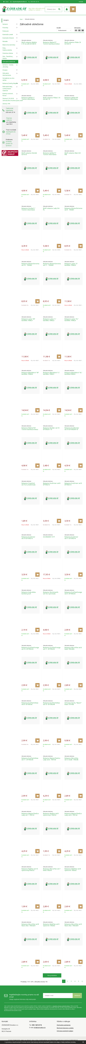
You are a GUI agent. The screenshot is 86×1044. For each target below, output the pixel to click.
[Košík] (73, 9)
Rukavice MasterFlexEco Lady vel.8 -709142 (73, 814)
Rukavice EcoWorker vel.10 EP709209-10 (71, 428)
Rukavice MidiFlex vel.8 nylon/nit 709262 (72, 869)
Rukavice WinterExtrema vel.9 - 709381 (73, 209)
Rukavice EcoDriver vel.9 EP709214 (73, 484)
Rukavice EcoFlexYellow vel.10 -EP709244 (51, 703)
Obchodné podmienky (64, 1025)
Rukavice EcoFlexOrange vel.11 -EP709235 (51, 648)
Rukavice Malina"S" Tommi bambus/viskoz (51, 43)
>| (82, 981)
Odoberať (77, 995)
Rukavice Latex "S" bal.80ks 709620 (71, 264)
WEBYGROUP (74, 1040)
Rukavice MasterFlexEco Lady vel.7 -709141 (30, 814)
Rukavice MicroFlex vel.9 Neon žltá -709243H (73, 925)
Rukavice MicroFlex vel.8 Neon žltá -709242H (30, 925)
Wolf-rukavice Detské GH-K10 (29, 153)
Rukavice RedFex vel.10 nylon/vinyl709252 (30, 869)
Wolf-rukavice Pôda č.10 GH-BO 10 (51, 98)
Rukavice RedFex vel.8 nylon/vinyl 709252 (50, 814)
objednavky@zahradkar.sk (20, 1)
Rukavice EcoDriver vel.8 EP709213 (51, 484)
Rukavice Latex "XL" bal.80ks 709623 (71, 319)
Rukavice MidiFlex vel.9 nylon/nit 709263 (51, 925)
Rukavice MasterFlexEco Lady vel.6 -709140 (51, 759)
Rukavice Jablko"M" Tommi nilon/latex (71, 98)
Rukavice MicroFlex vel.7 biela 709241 (51, 869)
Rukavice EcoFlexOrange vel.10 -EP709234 (30, 648)
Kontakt (81, 1)
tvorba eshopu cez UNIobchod (48, 1040)
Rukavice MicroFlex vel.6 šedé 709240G (73, 648)
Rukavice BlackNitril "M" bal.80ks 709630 (30, 373)
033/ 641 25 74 (35, 1)
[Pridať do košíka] (37, 80)
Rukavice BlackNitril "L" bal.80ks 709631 (51, 373)
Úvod (6, 1)
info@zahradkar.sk (40, 1027)
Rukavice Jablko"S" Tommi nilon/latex (49, 153)
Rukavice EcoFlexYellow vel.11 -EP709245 (30, 759)
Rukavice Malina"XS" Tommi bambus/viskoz (30, 428)
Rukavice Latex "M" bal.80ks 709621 (28, 319)
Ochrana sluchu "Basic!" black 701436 (72, 703)
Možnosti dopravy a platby (65, 1028)
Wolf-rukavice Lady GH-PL (51, 209)
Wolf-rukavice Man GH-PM (72, 153)
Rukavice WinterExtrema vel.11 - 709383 (52, 264)
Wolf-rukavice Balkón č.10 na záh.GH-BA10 (29, 43)
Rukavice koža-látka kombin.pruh (29, 593)
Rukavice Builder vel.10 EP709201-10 (51, 428)
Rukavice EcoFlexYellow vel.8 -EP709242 (30, 703)
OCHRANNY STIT (49, 537)
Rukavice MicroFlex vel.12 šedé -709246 (71, 759)
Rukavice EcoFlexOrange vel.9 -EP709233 (73, 593)
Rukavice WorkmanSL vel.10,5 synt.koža (50, 593)
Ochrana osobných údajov (65, 1031)
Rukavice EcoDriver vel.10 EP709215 (28, 537)
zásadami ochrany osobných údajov (61, 1006)
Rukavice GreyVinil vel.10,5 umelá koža (28, 484)
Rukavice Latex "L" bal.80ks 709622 (49, 319)
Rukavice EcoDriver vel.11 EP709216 (71, 537)
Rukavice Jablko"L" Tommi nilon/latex (28, 98)
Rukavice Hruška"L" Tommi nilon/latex (28, 209)
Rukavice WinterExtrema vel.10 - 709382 (30, 264)
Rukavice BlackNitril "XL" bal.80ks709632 (73, 373)
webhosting (60, 1040)
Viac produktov (52, 975)
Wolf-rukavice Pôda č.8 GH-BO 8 (72, 43)
